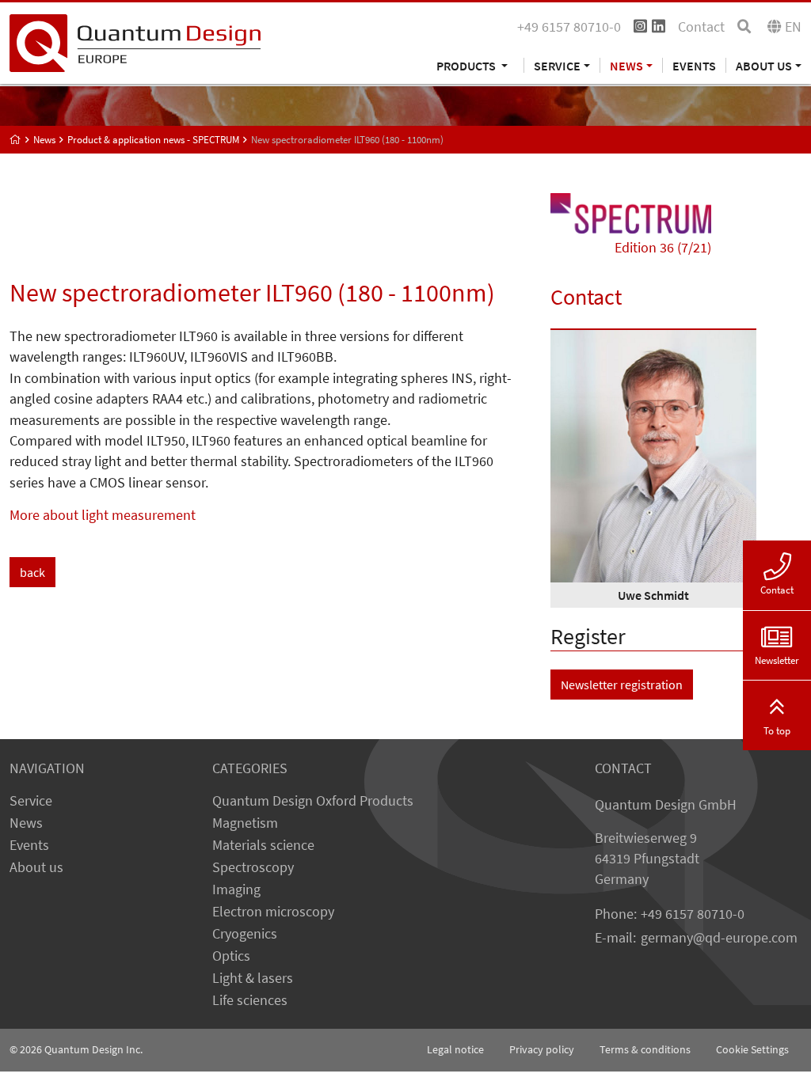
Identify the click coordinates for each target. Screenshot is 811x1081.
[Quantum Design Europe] (15, 139)
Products (467, 65)
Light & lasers (252, 978)
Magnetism (245, 823)
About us (36, 867)
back (32, 572)
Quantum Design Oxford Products (312, 801)
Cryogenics (244, 934)
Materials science (263, 845)
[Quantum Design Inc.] (135, 42)
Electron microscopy (273, 911)
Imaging (236, 889)
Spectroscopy (253, 867)
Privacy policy (541, 1049)
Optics (231, 956)
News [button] (626, 65)
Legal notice (455, 1049)
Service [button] (557, 65)
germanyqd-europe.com (719, 937)
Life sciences (249, 1000)
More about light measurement (103, 515)
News (26, 823)
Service (31, 801)
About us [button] (764, 65)
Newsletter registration (622, 684)
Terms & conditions (645, 1049)
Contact (701, 27)
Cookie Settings (752, 1049)
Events (694, 65)
